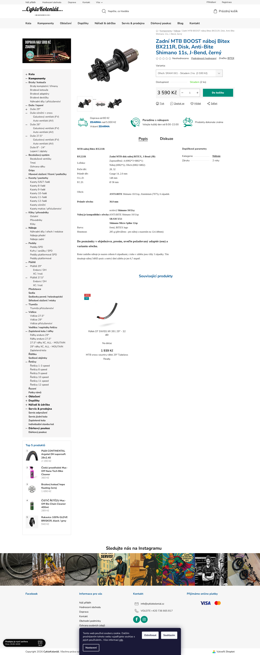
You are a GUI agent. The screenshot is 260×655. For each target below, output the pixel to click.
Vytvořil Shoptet (226, 651)
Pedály (32, 243)
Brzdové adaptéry (39, 93)
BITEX (231, 58)
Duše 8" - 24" (37, 147)
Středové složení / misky (42, 300)
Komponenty (37, 78)
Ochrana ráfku (37, 166)
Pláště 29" (36, 266)
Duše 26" (35, 124)
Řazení (32, 388)
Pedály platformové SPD (43, 254)
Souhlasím (169, 635)
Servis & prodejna (40, 409)
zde (121, 640)
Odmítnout (150, 635)
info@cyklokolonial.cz (152, 603)
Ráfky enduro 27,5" (40, 338)
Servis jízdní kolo (38, 416)
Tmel (33, 162)
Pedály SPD (36, 247)
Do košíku (218, 92)
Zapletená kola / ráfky (41, 331)
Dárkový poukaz (39, 428)
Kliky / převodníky (39, 212)
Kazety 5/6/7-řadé (40, 182)
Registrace (227, 2)
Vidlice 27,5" (37, 316)
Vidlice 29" (36, 319)
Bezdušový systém (39, 155)
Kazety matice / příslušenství (45, 208)
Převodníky (36, 220)
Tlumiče (33, 304)
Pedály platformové (40, 258)
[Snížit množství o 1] (182, 93)
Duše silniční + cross (41, 113)
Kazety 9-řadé (37, 189)
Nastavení (91, 647)
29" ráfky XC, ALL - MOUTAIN (46, 346)
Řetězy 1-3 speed (40, 365)
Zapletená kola (38, 350)
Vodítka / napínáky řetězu (43, 327)
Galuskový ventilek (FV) (46, 116)
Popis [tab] (143, 138)
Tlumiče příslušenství (42, 308)
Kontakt (86, 2)
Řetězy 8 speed (38, 369)
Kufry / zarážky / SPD (41, 250)
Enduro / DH (39, 270)
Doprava (72, 2)
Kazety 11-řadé (38, 197)
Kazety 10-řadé (38, 193)
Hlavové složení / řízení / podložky (47, 174)
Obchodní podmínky (90, 621)
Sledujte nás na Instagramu (134, 548)
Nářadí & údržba (39, 404)
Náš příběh (30, 2)
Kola (32, 74)
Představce (35, 289)
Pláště (32, 262)
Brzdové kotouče (39, 90)
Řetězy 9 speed (38, 373)
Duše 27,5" (36, 136)
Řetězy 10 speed (39, 377)
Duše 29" (35, 109)
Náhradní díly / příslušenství (45, 101)
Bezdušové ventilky (40, 159)
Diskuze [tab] (166, 138)
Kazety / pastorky (38, 178)
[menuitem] (28, 23)
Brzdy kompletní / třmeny (44, 86)
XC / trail (38, 273)
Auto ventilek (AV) (43, 120)
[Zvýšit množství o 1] (197, 93)
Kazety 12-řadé (38, 201)
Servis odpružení (38, 412)
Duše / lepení (36, 105)
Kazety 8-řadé (37, 185)
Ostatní (34, 216)
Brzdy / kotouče (37, 82)
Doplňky (34, 400)
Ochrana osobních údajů (92, 625)
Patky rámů (35, 392)
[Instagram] (144, 619)
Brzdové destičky (39, 97)
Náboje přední (37, 235)
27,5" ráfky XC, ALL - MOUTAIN (47, 342)
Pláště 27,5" (37, 277)
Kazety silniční (38, 205)
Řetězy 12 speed (39, 384)
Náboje (33, 228)
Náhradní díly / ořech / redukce (46, 231)
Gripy (32, 170)
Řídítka (33, 354)
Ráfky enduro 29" (39, 335)
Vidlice (32, 312)
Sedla (32, 293)
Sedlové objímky (38, 358)
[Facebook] (136, 619)
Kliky (32, 224)
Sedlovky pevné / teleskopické (46, 296)
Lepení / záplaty (38, 151)
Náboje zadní (37, 239)
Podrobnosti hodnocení (203, 58)
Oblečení (34, 396)
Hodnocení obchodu (51, 2)
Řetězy (32, 361)
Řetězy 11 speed (39, 381)
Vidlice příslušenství (41, 323)
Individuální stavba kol (41, 424)
